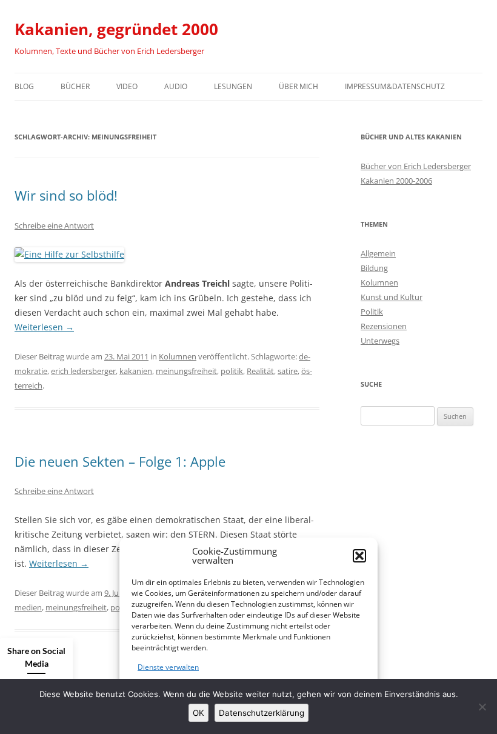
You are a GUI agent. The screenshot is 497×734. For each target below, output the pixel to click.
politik (232, 370)
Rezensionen (384, 326)
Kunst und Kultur (391, 297)
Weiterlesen (44, 327)
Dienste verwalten (168, 667)
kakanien (135, 370)
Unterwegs (380, 340)
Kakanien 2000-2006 (396, 180)
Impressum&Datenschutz (395, 86)
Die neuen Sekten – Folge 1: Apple (120, 461)
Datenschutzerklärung (261, 713)
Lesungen (233, 86)
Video (127, 86)
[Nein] (482, 707)
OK (198, 713)
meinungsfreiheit (186, 370)
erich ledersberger (83, 370)
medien (28, 607)
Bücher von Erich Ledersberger (416, 166)
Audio (175, 86)
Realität (260, 370)
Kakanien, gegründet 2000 (116, 29)
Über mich (298, 86)
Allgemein (378, 253)
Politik (372, 311)
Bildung (374, 267)
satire (288, 370)
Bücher (75, 86)
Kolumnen (177, 356)
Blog (24, 86)
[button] (359, 556)
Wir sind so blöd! (66, 195)
